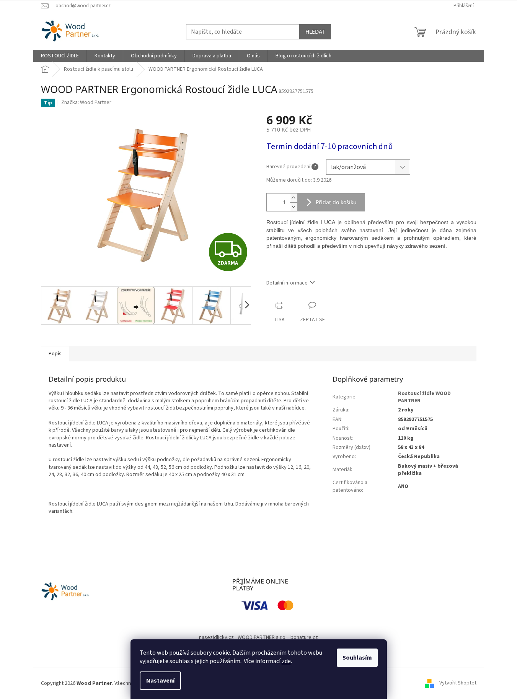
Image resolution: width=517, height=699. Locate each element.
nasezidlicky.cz (216, 637)
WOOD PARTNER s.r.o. (262, 637)
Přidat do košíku (336, 202)
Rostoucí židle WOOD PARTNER (424, 397)
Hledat (315, 31)
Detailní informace (287, 283)
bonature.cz (304, 637)
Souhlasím (357, 657)
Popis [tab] (55, 354)
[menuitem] (59, 56)
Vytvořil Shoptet (457, 683)
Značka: (86, 102)
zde (286, 661)
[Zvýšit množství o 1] (293, 197)
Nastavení (160, 680)
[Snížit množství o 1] (293, 206)
